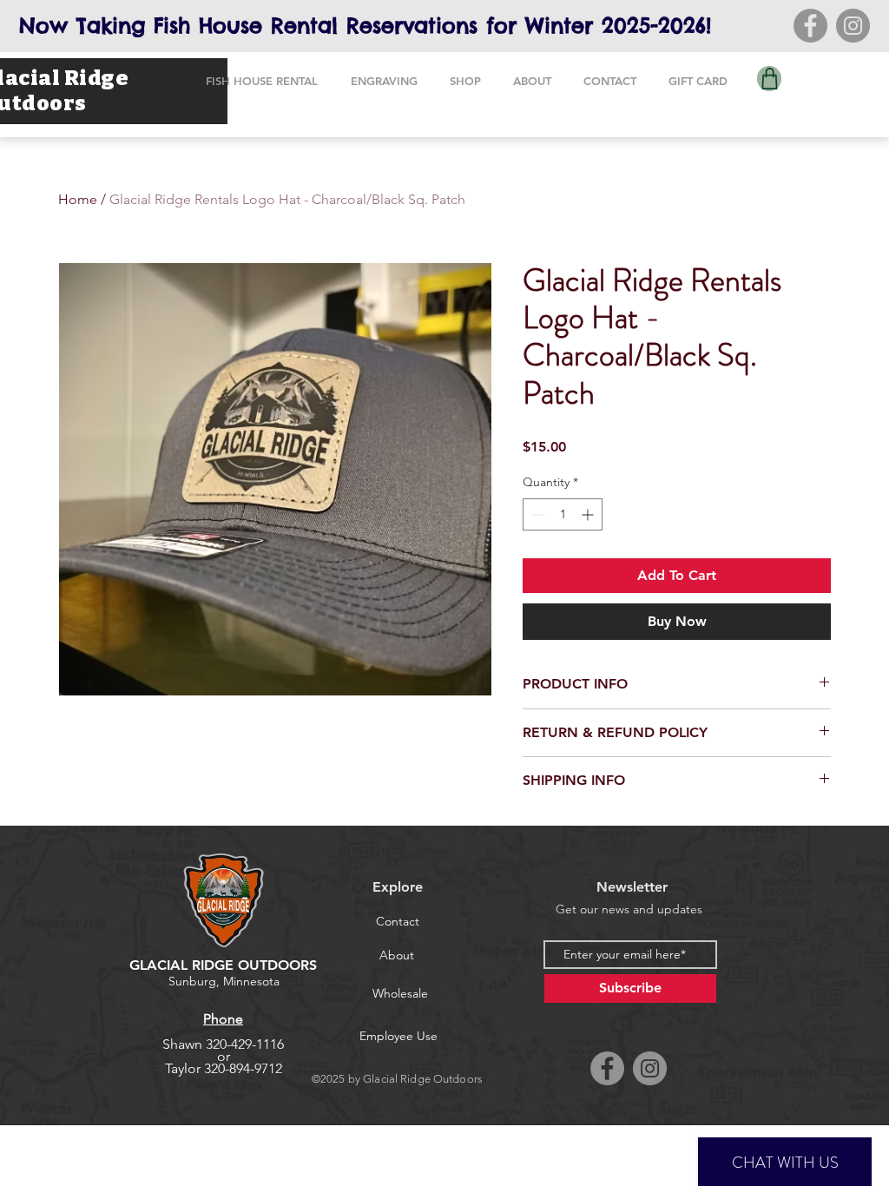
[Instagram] (853, 26)
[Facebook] (810, 26)
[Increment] (589, 514)
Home (77, 199)
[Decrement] (536, 514)
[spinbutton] (562, 514)
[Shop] (769, 78)
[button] (261, 81)
